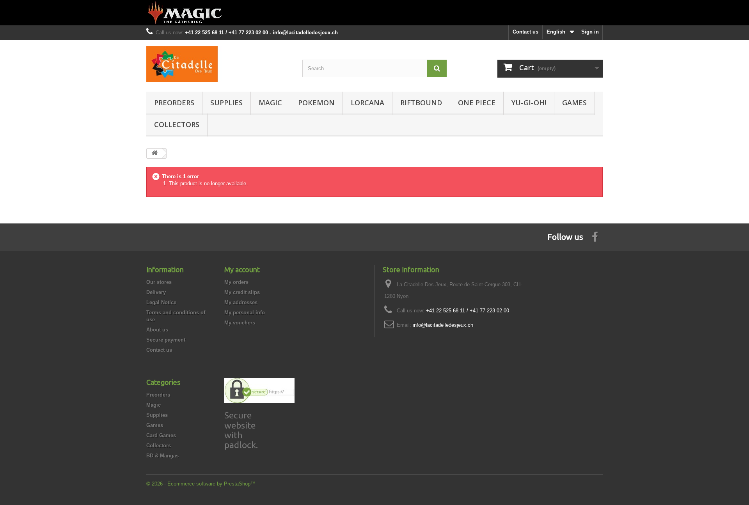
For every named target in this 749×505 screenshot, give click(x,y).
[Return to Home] (154, 153)
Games (574, 102)
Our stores (159, 282)
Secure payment (165, 340)
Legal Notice (161, 302)
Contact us (525, 32)
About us (157, 330)
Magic (270, 102)
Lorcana (367, 102)
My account (242, 269)
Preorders (174, 102)
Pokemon (316, 102)
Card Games (161, 435)
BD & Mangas (162, 456)
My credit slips (242, 292)
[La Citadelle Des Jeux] (218, 64)
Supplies (226, 102)
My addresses (240, 302)
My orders (236, 282)
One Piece (476, 102)
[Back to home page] (374, 12)
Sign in (590, 32)
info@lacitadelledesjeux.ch (443, 325)
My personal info (244, 312)
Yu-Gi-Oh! (528, 102)
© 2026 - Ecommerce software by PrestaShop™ (201, 484)
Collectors (176, 124)
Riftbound (421, 102)
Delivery (156, 292)
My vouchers (239, 323)
